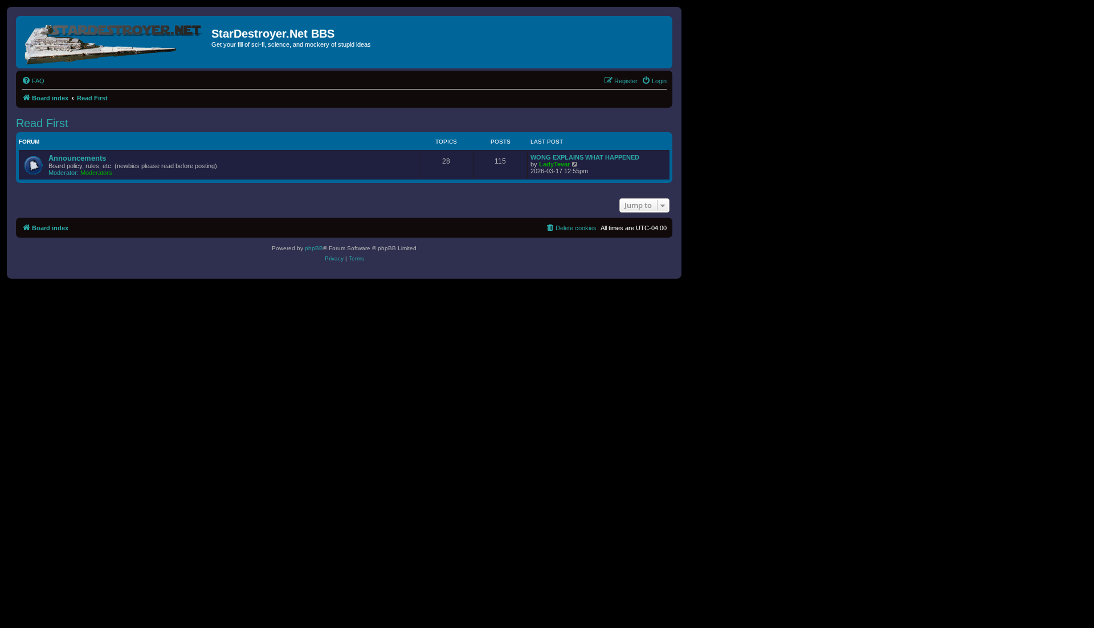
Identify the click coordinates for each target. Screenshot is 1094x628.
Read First (42, 123)
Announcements (77, 158)
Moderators (96, 172)
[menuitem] (33, 81)
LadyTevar (554, 164)
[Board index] (115, 42)
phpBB (314, 248)
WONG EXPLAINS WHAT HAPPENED (584, 157)
